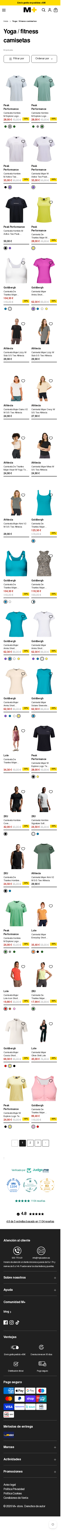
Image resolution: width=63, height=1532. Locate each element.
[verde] (5, 126)
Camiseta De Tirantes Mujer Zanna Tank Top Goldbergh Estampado (39, 587)
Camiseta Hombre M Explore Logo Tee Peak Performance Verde (39, 115)
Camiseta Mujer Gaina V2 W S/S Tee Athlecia (15, 411)
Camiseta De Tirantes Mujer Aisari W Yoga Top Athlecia (15, 469)
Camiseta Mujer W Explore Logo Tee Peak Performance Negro (40, 765)
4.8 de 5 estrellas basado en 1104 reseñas (30, 1221)
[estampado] (33, 601)
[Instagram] (11, 1322)
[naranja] (33, 951)
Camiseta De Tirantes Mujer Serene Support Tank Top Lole (11, 762)
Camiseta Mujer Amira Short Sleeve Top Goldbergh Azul (11, 647)
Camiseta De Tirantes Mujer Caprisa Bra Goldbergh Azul (11, 587)
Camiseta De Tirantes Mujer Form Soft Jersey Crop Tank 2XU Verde (39, 997)
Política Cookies (13, 1493)
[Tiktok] (17, 1322)
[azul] (5, 308)
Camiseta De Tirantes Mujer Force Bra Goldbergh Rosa (39, 1112)
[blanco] (10, 308)
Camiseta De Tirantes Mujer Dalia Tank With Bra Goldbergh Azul (40, 526)
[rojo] (5, 1008)
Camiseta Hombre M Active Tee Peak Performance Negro (13, 233)
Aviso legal (10, 1485)
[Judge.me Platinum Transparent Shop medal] (30, 1185)
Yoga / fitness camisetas (24, 21)
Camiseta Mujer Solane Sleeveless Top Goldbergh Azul (40, 705)
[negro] (5, 187)
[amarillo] (33, 248)
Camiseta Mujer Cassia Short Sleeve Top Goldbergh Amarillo (11, 1055)
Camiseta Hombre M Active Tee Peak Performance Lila (12, 176)
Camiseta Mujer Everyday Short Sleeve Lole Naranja (38, 937)
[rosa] (14, 1008)
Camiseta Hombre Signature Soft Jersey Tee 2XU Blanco (39, 822)
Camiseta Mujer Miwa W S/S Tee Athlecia (42, 468)
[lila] (10, 187)
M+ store (18, 1506)
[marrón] (10, 1008)
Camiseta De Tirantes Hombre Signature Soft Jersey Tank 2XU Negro (12, 879)
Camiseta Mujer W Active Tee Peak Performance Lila (40, 176)
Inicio (6, 21)
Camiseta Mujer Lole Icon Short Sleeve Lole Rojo (12, 997)
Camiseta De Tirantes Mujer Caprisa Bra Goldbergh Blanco (12, 294)
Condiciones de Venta (16, 1498)
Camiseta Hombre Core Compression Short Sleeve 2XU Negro (12, 822)
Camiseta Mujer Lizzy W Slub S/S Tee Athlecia (15, 354)
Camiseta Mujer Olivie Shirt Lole (38, 1054)
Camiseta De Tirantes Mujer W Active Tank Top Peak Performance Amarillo (40, 237)
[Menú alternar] (3, 10)
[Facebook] (6, 1322)
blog (6, 1311)
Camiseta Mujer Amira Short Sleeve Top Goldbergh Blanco (40, 647)
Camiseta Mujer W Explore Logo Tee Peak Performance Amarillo (12, 1115)
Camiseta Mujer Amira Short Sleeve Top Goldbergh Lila (38, 294)
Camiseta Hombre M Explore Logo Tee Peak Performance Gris (12, 115)
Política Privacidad (14, 1489)
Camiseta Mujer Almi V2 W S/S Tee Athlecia (15, 525)
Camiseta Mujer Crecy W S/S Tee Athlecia (43, 411)
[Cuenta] (50, 10)
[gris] (10, 126)
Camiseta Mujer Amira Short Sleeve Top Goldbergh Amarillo (11, 705)
